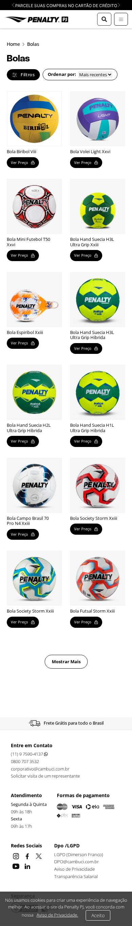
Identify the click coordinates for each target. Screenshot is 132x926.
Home (13, 44)
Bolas (33, 44)
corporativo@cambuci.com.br (40, 769)
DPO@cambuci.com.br (76, 862)
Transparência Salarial (76, 876)
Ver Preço (19, 162)
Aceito (98, 915)
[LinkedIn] (27, 865)
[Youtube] (16, 865)
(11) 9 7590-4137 (27, 754)
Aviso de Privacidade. (57, 915)
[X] (39, 855)
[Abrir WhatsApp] (115, 909)
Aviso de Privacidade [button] (74, 869)
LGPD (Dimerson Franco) (78, 854)
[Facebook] (28, 855)
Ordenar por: (62, 74)
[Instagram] (16, 855)
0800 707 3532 (25, 761)
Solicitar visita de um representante (45, 776)
